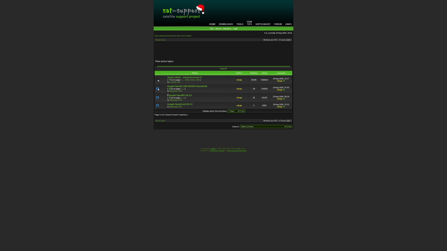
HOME (212, 24)
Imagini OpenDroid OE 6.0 (180, 104)
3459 (192, 80)
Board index (160, 40)
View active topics (184, 36)
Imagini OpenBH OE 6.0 (180, 95)
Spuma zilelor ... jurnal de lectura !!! (184, 77)
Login (235, 29)
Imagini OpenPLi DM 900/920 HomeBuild (187, 86)
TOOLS (239, 24)
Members (227, 29)
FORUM (278, 24)
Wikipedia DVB (175, 91)
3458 (187, 80)
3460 (197, 80)
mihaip (239, 80)
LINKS (288, 24)
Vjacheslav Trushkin (217, 150)
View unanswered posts (165, 36)
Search (218, 29)
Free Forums (232, 150)
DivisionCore (242, 150)
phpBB (213, 149)
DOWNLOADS (226, 24)
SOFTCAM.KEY (263, 24)
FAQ (212, 29)
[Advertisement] (223, 51)
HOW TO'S (249, 23)
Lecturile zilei (174, 82)
